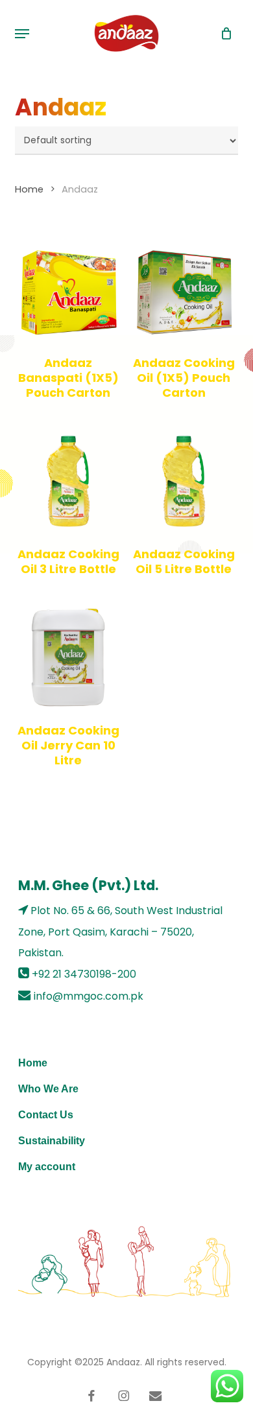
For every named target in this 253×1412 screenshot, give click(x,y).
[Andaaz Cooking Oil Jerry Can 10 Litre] (68, 657)
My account (46, 1166)
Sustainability (51, 1140)
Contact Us (45, 1114)
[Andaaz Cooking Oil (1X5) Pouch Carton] (183, 290)
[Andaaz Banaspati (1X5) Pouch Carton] (68, 290)
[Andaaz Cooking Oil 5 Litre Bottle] (183, 481)
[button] (22, 33)
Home (29, 189)
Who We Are (48, 1088)
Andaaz (123, 1362)
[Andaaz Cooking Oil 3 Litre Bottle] (68, 481)
